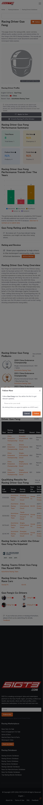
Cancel (27, 413)
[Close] (39, 390)
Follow (36, 413)
